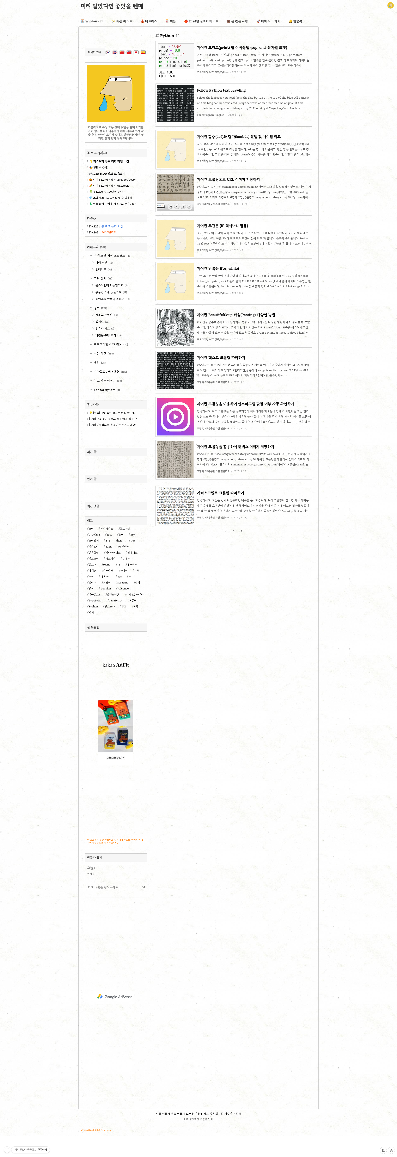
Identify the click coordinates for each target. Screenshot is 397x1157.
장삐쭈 (92, 582)
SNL (109, 534)
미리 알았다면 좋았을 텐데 (112, 6)
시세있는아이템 (135, 594)
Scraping (122, 582)
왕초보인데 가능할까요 (111, 285)
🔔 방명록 (295, 21)
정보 (100, 308)
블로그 (92, 564)
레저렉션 (124, 546)
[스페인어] (143, 52)
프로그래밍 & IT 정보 (110, 344)
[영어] (114, 52)
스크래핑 (108, 570)
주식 (91, 576)
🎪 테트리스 (148, 21)
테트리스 (110, 558)
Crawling (94, 534)
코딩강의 (94, 540)
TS (118, 564)
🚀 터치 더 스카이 (268, 21)
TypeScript (96, 600)
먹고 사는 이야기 (107, 381)
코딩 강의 (102, 278)
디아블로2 (94, 594)
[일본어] (136, 52)
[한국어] (107, 52)
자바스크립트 (113, 552)
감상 (136, 570)
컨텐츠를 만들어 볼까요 (112, 299)
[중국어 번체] (129, 52)
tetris (106, 564)
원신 (91, 588)
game (108, 546)
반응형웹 (94, 552)
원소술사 (110, 606)
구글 (132, 540)
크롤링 (133, 600)
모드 (132, 534)
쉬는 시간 (103, 353)
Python (93, 606)
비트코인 (94, 558)
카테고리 (96, 247)
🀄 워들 (170, 21)
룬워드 (106, 582)
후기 (131, 576)
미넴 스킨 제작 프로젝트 (112, 256)
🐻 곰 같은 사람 (237, 21)
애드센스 (132, 564)
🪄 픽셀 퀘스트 (122, 21)
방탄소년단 (113, 594)
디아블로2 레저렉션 (110, 371)
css (119, 576)
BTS (107, 540)
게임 (99, 362)
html (120, 540)
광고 (123, 606)
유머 (121, 534)
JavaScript (115, 600)
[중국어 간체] (122, 52)
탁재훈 (92, 570)
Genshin (105, 588)
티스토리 (94, 546)
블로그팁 (125, 528)
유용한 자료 (104, 328)
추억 (137, 582)
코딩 (91, 528)
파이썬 (124, 570)
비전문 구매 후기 (108, 335)
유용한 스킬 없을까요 (111, 292)
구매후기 (127, 558)
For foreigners (106, 390)
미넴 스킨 (104, 262)
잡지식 (102, 321)
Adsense (123, 588)
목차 (135, 606)
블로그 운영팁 (106, 315)
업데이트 (103, 269)
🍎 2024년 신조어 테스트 (201, 21)
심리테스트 (106, 528)
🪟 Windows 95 (92, 21)
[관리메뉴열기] (7, 1150)
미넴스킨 (105, 576)
